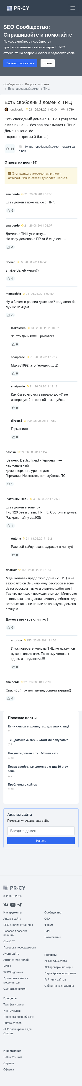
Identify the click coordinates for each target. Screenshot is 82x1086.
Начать (41, 840)
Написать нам (12, 1057)
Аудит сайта (11, 953)
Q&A (47, 918)
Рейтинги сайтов (55, 979)
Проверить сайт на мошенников (15, 980)
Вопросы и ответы (37, 84)
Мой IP (7, 966)
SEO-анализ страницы (18, 925)
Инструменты (12, 1010)
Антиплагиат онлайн (16, 960)
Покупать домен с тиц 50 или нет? (33, 753)
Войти (48, 63)
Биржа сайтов (12, 1023)
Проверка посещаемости (19, 947)
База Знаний (52, 937)
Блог (47, 931)
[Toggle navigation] (72, 8)
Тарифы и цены (13, 1004)
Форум (48, 925)
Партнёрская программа (60, 973)
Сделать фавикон (14, 988)
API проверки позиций (58, 967)
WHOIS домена (13, 972)
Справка (8, 1063)
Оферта (8, 1069)
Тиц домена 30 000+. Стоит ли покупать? (38, 740)
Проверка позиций (18, 1016)
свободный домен (48, 146)
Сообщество (11, 84)
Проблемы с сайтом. (23, 784)
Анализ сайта (19, 814)
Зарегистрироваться (20, 63)
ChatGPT (9, 941)
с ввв (22, 151)
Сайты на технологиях (59, 985)
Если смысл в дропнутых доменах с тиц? (38, 726)
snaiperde (16, 109)
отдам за (68, 146)
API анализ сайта (55, 961)
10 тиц (29, 146)
